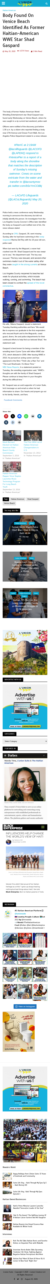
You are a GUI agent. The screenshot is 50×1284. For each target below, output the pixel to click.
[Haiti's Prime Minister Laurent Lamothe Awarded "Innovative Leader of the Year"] (7, 1208)
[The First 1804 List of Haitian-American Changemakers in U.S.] (33, 435)
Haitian (13, 593)
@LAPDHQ (18, 153)
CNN (16, 234)
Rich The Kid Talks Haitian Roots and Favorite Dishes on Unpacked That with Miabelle (30, 1242)
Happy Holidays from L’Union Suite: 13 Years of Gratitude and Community (29, 1175)
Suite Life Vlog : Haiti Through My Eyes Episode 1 (27, 1193)
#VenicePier (16, 157)
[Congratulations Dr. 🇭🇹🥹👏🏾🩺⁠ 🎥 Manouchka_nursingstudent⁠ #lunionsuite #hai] (10, 991)
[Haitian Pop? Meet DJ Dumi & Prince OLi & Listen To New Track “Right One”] (7, 1261)
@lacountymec (31, 181)
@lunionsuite (20, 914)
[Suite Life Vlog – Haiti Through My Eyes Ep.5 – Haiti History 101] (7, 1185)
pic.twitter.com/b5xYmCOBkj (25, 185)
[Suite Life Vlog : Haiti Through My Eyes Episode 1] (7, 1192)
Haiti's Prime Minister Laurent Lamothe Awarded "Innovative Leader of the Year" (28, 1207)
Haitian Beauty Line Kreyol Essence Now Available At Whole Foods (28, 1225)
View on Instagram (26, 1006)
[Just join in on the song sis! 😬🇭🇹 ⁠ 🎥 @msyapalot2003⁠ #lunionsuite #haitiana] (25, 991)
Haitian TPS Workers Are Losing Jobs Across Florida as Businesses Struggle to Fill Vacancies (25, 605)
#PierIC (18, 144)
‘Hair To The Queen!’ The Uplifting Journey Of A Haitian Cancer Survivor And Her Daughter (29, 1216)
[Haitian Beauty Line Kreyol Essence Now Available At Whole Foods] (7, 1226)
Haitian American (9, 10)
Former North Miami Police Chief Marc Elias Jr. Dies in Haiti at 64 (25, 530)
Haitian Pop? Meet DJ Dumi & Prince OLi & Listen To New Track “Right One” (29, 1260)
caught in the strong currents (24, 264)
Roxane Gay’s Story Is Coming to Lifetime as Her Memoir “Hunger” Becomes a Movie (25, 567)
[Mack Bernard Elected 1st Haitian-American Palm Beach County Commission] (12, 435)
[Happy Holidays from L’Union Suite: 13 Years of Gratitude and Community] (7, 1176)
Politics (24, 596)
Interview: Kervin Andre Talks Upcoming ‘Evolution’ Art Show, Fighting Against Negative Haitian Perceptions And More (28, 1252)
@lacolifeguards (18, 149)
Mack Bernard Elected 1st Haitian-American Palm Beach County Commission (11, 447)
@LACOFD (35, 149)
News (32, 523)
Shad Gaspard (32, 499)
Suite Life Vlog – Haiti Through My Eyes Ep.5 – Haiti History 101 (30, 1184)
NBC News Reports (11, 367)
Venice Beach (9, 503)
